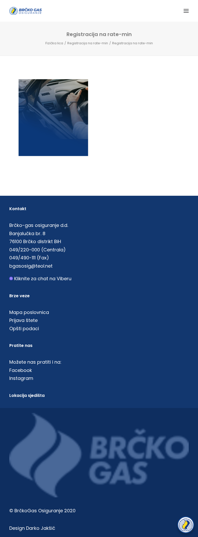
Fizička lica (54, 43)
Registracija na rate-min (87, 43)
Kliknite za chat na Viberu (42, 278)
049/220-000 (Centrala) (37, 249)
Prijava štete (23, 320)
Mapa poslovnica (29, 312)
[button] (186, 11)
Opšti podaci (24, 328)
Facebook (20, 370)
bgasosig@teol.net (31, 266)
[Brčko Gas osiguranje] (25, 11)
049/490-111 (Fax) (29, 257)
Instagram (21, 378)
